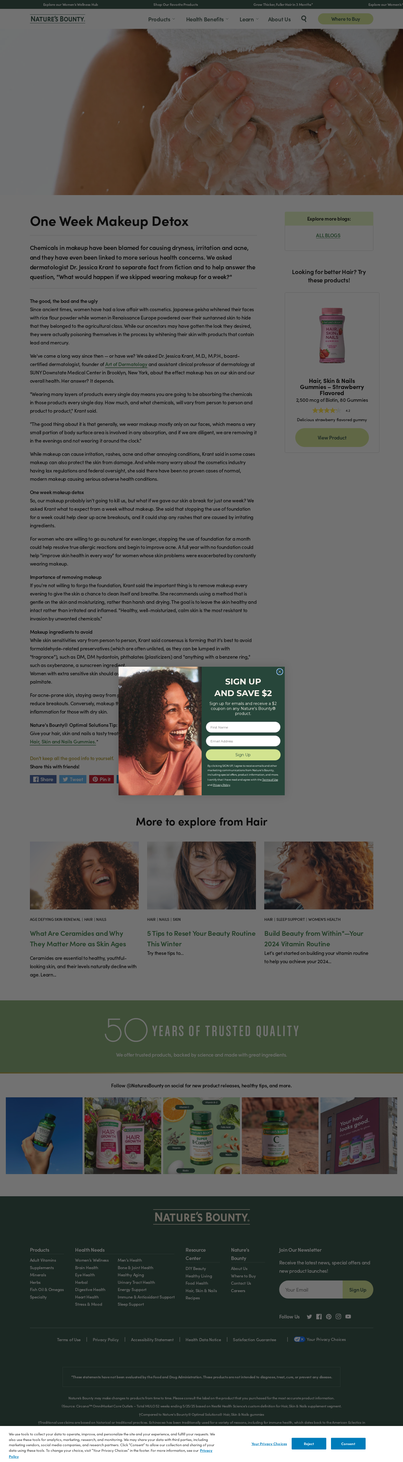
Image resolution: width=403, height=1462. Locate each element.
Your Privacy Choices (269, 1443)
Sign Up (243, 754)
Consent (348, 1443)
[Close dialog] (280, 671)
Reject (309, 1443)
